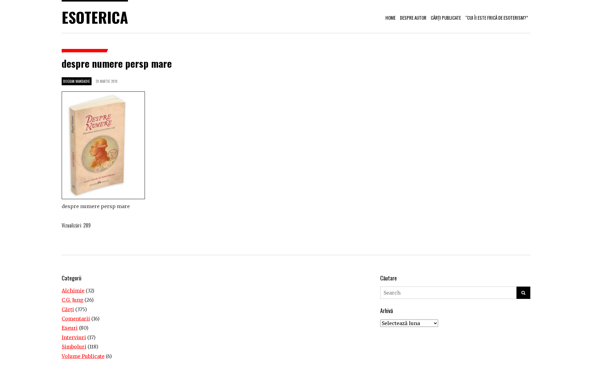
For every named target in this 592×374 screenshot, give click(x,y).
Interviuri (74, 337)
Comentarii (76, 319)
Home (390, 17)
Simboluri (74, 347)
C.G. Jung (72, 300)
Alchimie (73, 291)
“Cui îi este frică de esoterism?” (496, 17)
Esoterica (95, 17)
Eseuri (70, 328)
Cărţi (68, 309)
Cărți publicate (446, 17)
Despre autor (413, 17)
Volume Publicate (83, 356)
